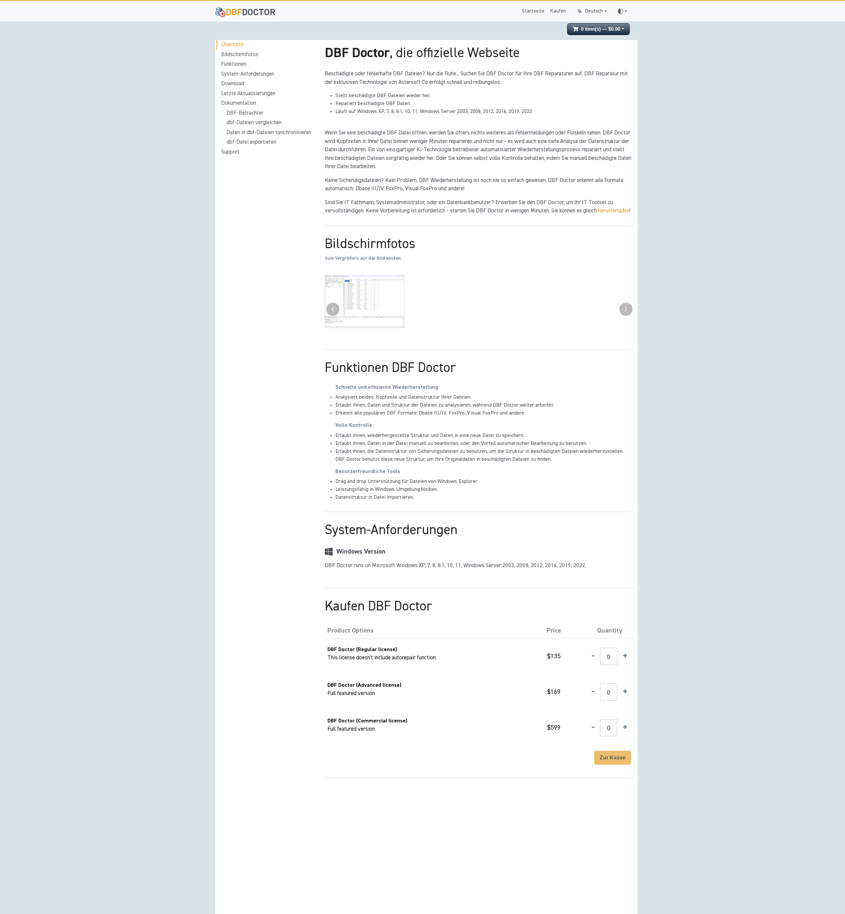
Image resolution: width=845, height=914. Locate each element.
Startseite (533, 11)
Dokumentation (238, 103)
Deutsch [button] (594, 11)
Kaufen (558, 11)
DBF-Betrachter (244, 113)
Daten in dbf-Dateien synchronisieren (268, 132)
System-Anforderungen (247, 74)
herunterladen (613, 211)
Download (232, 84)
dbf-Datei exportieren (251, 142)
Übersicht (232, 45)
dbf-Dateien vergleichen (254, 123)
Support (230, 152)
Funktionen (233, 64)
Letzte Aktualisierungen (248, 93)
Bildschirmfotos (239, 54)
